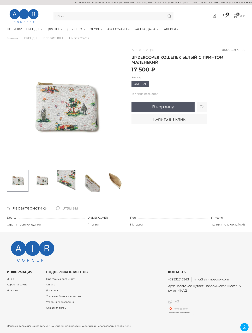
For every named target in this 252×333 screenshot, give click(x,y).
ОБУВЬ (95, 29)
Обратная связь (56, 307)
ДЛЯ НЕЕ (53, 29)
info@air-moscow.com (211, 279)
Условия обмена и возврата (63, 296)
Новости (12, 290)
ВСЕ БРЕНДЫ (53, 38)
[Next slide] (120, 108)
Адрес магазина (17, 284)
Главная (12, 38)
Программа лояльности (61, 278)
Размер (136, 77)
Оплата (50, 284)
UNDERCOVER (79, 38)
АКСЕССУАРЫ (117, 29)
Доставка (52, 290)
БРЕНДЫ (32, 29)
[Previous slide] (12, 108)
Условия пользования (60, 301)
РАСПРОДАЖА (144, 29)
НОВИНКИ (14, 29)
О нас (10, 278)
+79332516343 (178, 279)
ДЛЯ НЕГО (74, 29)
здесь (128, 326)
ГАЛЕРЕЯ (169, 29)
